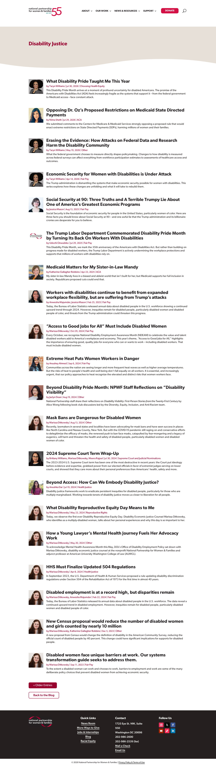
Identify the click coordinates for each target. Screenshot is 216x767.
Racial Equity (88, 741)
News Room (88, 723)
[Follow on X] (167, 725)
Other (85, 150)
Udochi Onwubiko (59, 243)
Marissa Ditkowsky (59, 331)
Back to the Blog (43, 695)
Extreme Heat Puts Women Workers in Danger (92, 359)
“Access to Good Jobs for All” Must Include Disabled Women (106, 326)
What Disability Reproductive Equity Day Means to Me (100, 508)
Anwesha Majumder (59, 302)
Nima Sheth (55, 120)
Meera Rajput (96, 458)
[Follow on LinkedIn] (173, 730)
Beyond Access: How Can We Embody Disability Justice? (102, 482)
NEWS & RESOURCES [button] (125, 11)
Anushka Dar (56, 487)
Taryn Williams (57, 86)
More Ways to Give (88, 728)
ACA (79, 120)
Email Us (120, 750)
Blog (88, 737)
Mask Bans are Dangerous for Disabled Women (93, 418)
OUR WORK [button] (102, 11)
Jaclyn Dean (55, 397)
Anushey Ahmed (58, 363)
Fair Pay (85, 179)
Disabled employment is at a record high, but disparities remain (110, 592)
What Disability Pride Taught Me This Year (88, 81)
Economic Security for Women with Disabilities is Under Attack (108, 174)
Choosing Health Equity (92, 86)
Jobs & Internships (88, 732)
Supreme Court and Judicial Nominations (139, 458)
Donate (169, 11)
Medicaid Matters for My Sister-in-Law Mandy (92, 267)
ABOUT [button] (85, 11)
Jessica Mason (56, 209)
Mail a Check (122, 746)
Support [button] (148, 11)
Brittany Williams (58, 458)
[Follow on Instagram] (161, 725)
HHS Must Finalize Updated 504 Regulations (91, 567)
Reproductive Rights (96, 512)
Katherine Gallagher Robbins (64, 272)
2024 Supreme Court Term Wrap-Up (82, 453)
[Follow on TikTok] (167, 730)
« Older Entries (42, 685)
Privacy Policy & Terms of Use (132, 762)
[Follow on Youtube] (161, 730)
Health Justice (85, 487)
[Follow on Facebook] (173, 725)
